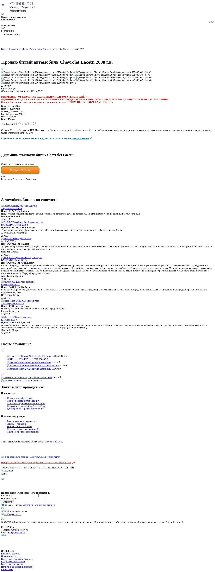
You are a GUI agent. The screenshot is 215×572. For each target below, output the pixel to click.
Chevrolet (47, 49)
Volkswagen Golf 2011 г (12, 303)
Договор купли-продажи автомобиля (25, 408)
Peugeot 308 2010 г (10, 284)
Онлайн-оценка (135, 42)
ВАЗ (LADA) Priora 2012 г (14, 260)
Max (6, 474)
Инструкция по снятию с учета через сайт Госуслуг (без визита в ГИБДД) (38, 462)
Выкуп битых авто (19, 42)
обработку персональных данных (38, 505)
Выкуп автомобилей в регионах (17, 559)
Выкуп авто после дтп (12, 564)
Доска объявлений (172, 42)
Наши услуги (102, 42)
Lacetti (57, 49)
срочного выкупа (53, 441)
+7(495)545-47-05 (21, 3)
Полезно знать (8, 556)
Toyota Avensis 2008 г (11, 208)
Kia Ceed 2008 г (9, 319)
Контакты (203, 42)
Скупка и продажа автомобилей (23, 431)
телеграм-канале (80, 138)
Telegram (8, 470)
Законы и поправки (16, 424)
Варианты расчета (10, 553)
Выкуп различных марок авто (22, 421)
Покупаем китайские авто (20, 398)
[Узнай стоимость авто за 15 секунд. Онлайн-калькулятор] (30, 457)
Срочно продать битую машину (23, 401)
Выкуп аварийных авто (13, 561)
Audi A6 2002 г (8, 241)
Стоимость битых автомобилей (22, 429)
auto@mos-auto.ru (16, 532)
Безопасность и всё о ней (19, 426)
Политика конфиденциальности (17, 567)
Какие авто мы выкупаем (62, 42)
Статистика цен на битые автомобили (26, 403)
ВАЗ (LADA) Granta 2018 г (14, 225)
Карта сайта (7, 569)
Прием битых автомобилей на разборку (27, 406)
